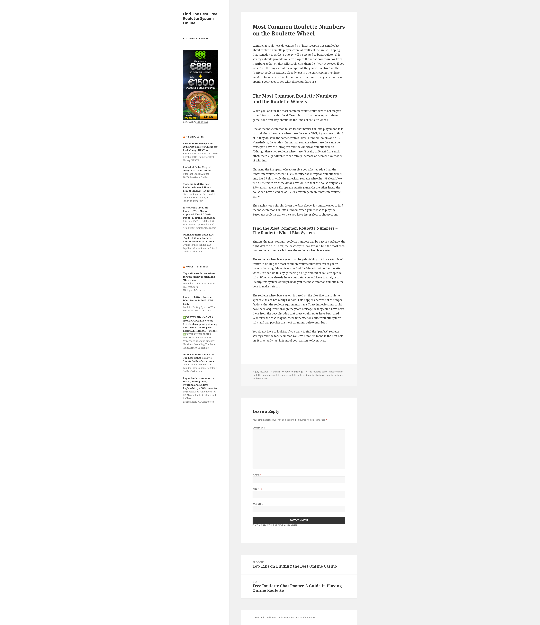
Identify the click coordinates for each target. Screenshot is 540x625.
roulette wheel (260, 378)
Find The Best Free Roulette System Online (200, 18)
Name (257, 474)
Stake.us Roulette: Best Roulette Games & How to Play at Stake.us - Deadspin (198, 187)
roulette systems (334, 375)
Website (258, 503)
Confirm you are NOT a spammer (276, 525)
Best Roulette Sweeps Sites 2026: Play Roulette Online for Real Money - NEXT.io (200, 147)
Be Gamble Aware (306, 617)
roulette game (279, 375)
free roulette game (318, 371)
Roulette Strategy (293, 371)
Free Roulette (195, 136)
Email (257, 489)
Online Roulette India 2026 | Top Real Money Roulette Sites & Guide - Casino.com (199, 238)
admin (276, 371)
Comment (259, 427)
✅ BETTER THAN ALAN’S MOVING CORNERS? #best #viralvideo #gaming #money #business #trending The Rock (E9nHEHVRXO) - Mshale (200, 324)
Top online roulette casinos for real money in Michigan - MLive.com (199, 277)
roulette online (296, 375)
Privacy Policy (286, 617)
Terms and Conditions (264, 617)
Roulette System (197, 266)
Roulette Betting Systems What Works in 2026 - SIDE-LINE (198, 300)
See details (202, 121)
